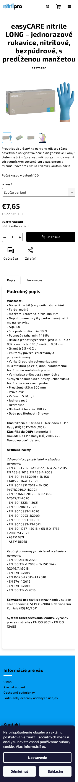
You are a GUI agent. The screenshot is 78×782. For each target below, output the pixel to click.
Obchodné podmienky (19, 692)
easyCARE (39, 68)
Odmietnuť (19, 771)
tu (43, 746)
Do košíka (53, 237)
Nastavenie (37, 757)
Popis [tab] (11, 280)
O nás (7, 681)
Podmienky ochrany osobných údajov (30, 698)
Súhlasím (55, 771)
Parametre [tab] (34, 280)
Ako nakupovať (14, 687)
